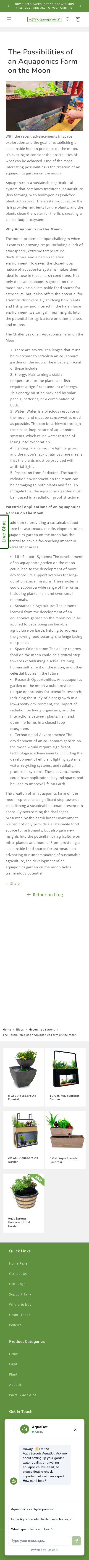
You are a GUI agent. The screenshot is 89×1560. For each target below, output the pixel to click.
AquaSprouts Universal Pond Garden (19, 1222)
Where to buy (20, 1304)
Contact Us (18, 1273)
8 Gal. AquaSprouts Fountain (22, 1097)
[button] (9, 19)
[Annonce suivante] (81, 6)
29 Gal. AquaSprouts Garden (23, 1160)
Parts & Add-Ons (23, 1395)
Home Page (18, 1263)
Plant (13, 1374)
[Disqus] (44, 959)
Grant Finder (19, 1315)
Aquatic (15, 1384)
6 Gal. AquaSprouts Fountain (64, 1160)
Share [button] (15, 883)
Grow (13, 1354)
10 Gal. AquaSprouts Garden (65, 1097)
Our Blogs (17, 1284)
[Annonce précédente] (8, 6)
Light (13, 1364)
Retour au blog (48, 894)
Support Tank (20, 1294)
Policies (15, 1325)
